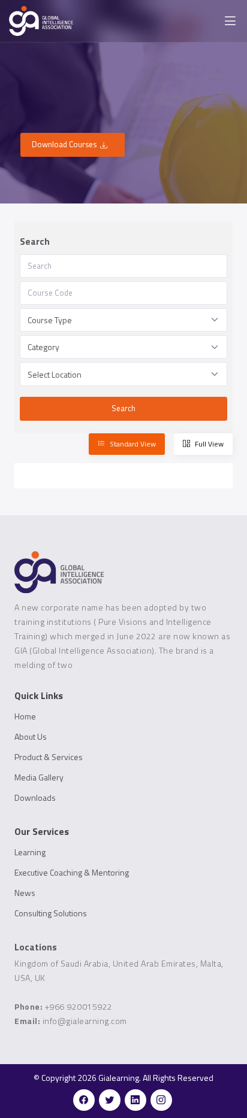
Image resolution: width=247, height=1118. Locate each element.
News (24, 893)
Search (123, 408)
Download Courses (64, 144)
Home (25, 716)
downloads (35, 798)
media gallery (39, 777)
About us (30, 737)
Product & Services (48, 757)
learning (30, 852)
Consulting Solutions (50, 913)
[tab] (127, 444)
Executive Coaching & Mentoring (71, 872)
